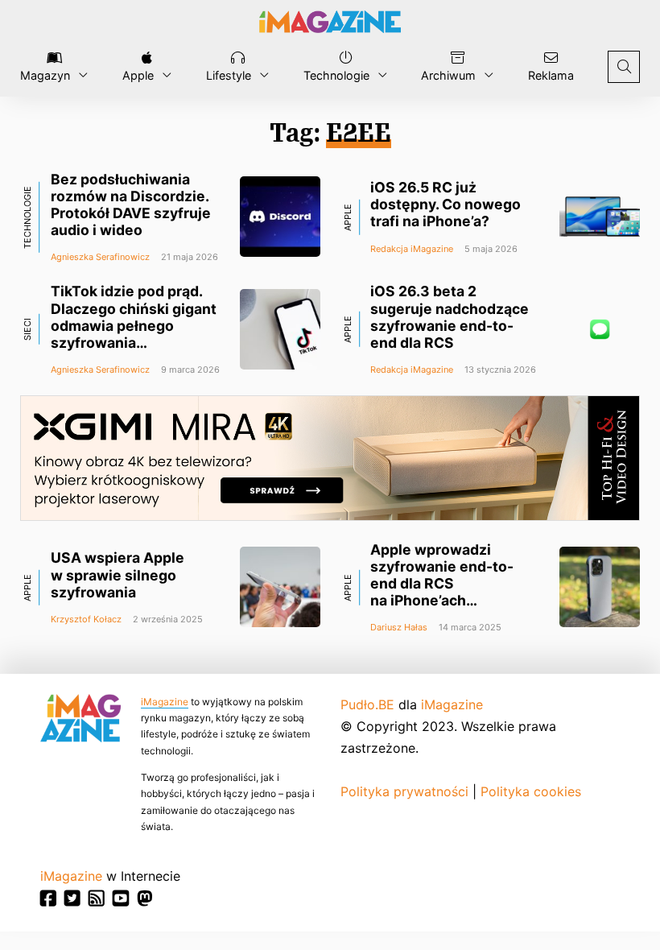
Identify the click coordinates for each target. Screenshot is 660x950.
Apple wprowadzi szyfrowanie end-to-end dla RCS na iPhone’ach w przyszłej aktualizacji (450, 583)
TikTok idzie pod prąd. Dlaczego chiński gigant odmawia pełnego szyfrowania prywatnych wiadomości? (134, 334)
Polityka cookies (531, 791)
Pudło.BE (367, 704)
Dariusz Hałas (398, 627)
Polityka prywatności (404, 791)
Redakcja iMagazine (411, 248)
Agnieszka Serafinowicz (100, 256)
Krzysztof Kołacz (86, 619)
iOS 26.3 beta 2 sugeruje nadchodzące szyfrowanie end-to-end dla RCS (449, 316)
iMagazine (164, 702)
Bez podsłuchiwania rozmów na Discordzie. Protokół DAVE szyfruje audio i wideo (131, 204)
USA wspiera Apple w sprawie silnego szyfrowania (117, 574)
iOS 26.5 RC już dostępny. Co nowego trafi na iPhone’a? (445, 204)
